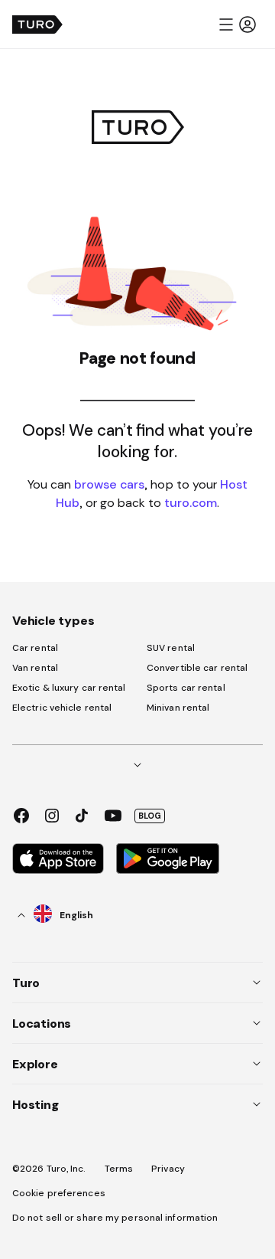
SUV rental (171, 648)
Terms (119, 1168)
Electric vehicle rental (62, 707)
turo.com (190, 502)
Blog (149, 815)
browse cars (109, 484)
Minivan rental (178, 707)
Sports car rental (186, 687)
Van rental (35, 667)
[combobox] (55, 914)
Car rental (35, 648)
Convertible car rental (197, 667)
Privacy (168, 1168)
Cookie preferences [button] (58, 1193)
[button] (237, 24)
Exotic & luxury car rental (69, 687)
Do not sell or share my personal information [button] (115, 1217)
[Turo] (37, 24)
